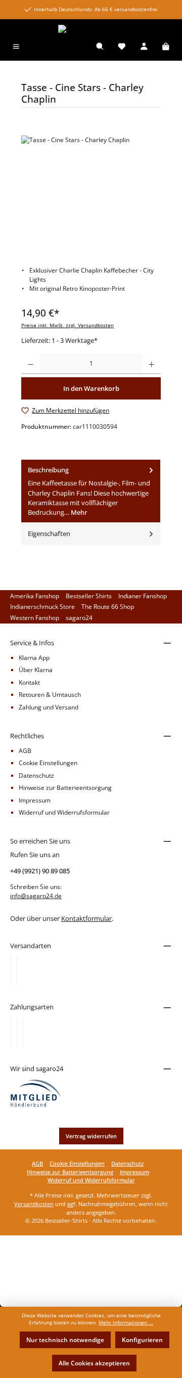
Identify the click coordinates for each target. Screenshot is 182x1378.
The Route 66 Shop (107, 606)
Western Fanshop (34, 617)
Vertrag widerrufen (91, 1136)
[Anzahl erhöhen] (151, 364)
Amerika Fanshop (34, 596)
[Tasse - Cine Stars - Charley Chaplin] (91, 192)
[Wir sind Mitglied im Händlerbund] (36, 1092)
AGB (25, 750)
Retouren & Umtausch (50, 694)
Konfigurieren (142, 1340)
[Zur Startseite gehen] (91, 29)
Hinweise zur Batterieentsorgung (65, 787)
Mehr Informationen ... (126, 1322)
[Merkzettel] (122, 47)
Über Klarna (36, 669)
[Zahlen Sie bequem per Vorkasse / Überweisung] (16, 1032)
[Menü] (16, 47)
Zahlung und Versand (48, 707)
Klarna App (34, 657)
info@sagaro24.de (36, 896)
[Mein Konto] (144, 47)
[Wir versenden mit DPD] (16, 970)
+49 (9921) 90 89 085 (40, 870)
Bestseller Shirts (89, 596)
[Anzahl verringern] (30, 364)
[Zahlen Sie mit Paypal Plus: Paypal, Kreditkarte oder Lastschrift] (22, 1032)
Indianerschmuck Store (42, 606)
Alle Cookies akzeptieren (94, 1363)
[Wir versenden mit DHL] (10, 970)
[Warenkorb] (166, 47)
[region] (91, 192)
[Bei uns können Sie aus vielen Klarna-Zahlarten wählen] (10, 1032)
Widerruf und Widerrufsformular (64, 812)
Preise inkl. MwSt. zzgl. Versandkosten (67, 325)
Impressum (35, 800)
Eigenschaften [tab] (49, 533)
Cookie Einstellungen (48, 763)
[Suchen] (100, 47)
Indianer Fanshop (142, 596)
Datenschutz (36, 775)
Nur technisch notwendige (65, 1340)
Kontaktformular (86, 918)
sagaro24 (79, 617)
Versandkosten (34, 1204)
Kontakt (29, 682)
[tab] (90, 491)
